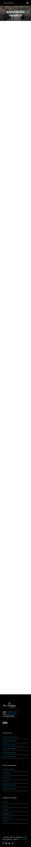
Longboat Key (7, 813)
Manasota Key (7, 817)
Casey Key (6, 806)
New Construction (9, 789)
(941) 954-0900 (12, 712)
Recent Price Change (9, 785)
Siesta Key (6, 821)
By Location (7, 773)
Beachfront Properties (10, 737)
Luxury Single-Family (9, 756)
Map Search (6, 777)
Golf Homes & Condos (10, 745)
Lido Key (5, 809)
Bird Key (5, 802)
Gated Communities (9, 741)
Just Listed (6, 781)
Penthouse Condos (9, 753)
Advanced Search (8, 769)
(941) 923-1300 (11, 714)
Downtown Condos (9, 749)
